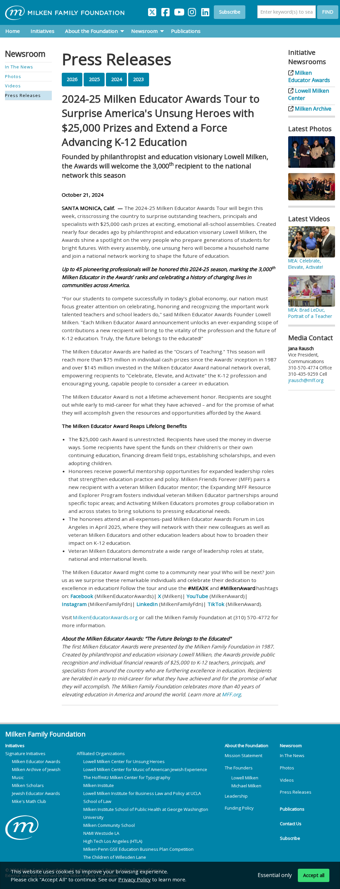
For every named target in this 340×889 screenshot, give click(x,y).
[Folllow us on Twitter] (152, 11)
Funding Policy (239, 808)
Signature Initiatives (25, 753)
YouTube (197, 596)
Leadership (236, 796)
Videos (287, 780)
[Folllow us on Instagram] (192, 11)
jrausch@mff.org (305, 380)
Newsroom (291, 745)
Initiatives (15, 745)
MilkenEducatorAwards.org (105, 617)
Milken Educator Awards (309, 76)
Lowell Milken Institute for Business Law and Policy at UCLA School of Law (142, 797)
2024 (116, 79)
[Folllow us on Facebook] (165, 11)
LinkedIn (147, 604)
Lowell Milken (244, 778)
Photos (287, 768)
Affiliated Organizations (101, 753)
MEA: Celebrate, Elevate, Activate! (305, 263)
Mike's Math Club (29, 801)
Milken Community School (109, 825)
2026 (72, 79)
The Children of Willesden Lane (114, 857)
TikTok (216, 604)
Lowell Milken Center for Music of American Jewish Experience (145, 769)
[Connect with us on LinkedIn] (205, 11)
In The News (292, 755)
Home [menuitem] (12, 31)
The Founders (239, 768)
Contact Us (290, 824)
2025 (94, 79)
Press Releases (295, 792)
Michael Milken (246, 786)
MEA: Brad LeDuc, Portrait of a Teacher (310, 313)
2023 (138, 79)
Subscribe (229, 12)
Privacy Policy (134, 879)
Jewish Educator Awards (36, 793)
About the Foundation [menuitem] (91, 31)
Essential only (275, 874)
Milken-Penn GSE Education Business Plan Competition (138, 849)
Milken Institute (98, 785)
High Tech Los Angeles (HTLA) (112, 841)
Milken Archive (312, 108)
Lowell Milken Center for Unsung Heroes (124, 761)
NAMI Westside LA (101, 833)
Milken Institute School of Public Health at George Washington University (145, 813)
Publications (292, 809)
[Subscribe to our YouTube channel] (178, 11)
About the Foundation (246, 745)
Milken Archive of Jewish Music (36, 773)
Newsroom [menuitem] (144, 31)
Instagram (74, 604)
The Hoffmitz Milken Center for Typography (126, 777)
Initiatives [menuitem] (42, 31)
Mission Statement (243, 755)
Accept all (313, 875)
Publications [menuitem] (186, 31)
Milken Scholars (28, 785)
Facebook (81, 596)
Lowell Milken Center (308, 94)
